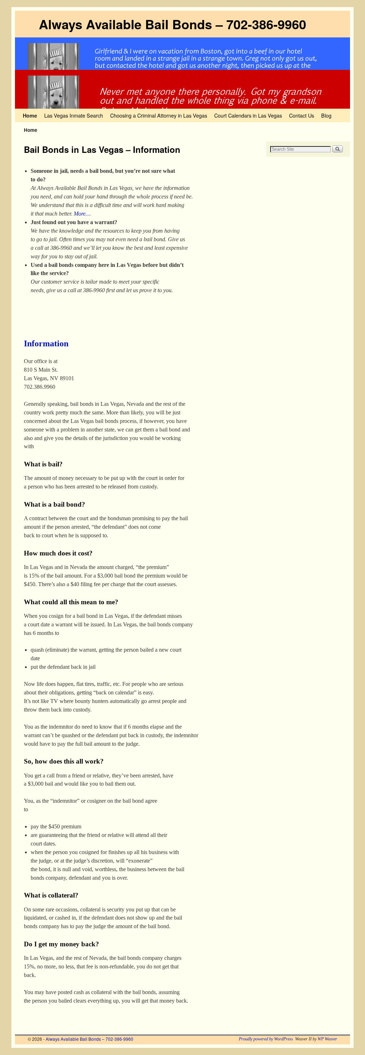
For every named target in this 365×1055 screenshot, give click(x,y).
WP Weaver (327, 1038)
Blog (326, 115)
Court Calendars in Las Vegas (248, 115)
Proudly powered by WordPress (266, 1038)
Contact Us (301, 115)
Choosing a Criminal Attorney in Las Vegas (158, 115)
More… (82, 214)
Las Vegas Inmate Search (73, 115)
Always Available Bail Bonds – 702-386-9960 (172, 24)
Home (30, 115)
